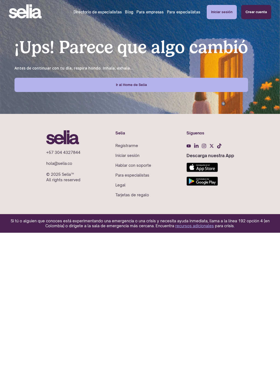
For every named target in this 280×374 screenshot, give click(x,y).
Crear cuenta (256, 12)
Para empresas (150, 12)
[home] (25, 12)
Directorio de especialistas (98, 12)
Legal (120, 185)
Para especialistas (183, 12)
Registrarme (126, 145)
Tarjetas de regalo (132, 194)
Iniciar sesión (221, 12)
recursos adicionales (194, 225)
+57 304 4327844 (63, 152)
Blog (129, 12)
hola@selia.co (59, 163)
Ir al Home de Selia (131, 85)
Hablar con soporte (133, 165)
